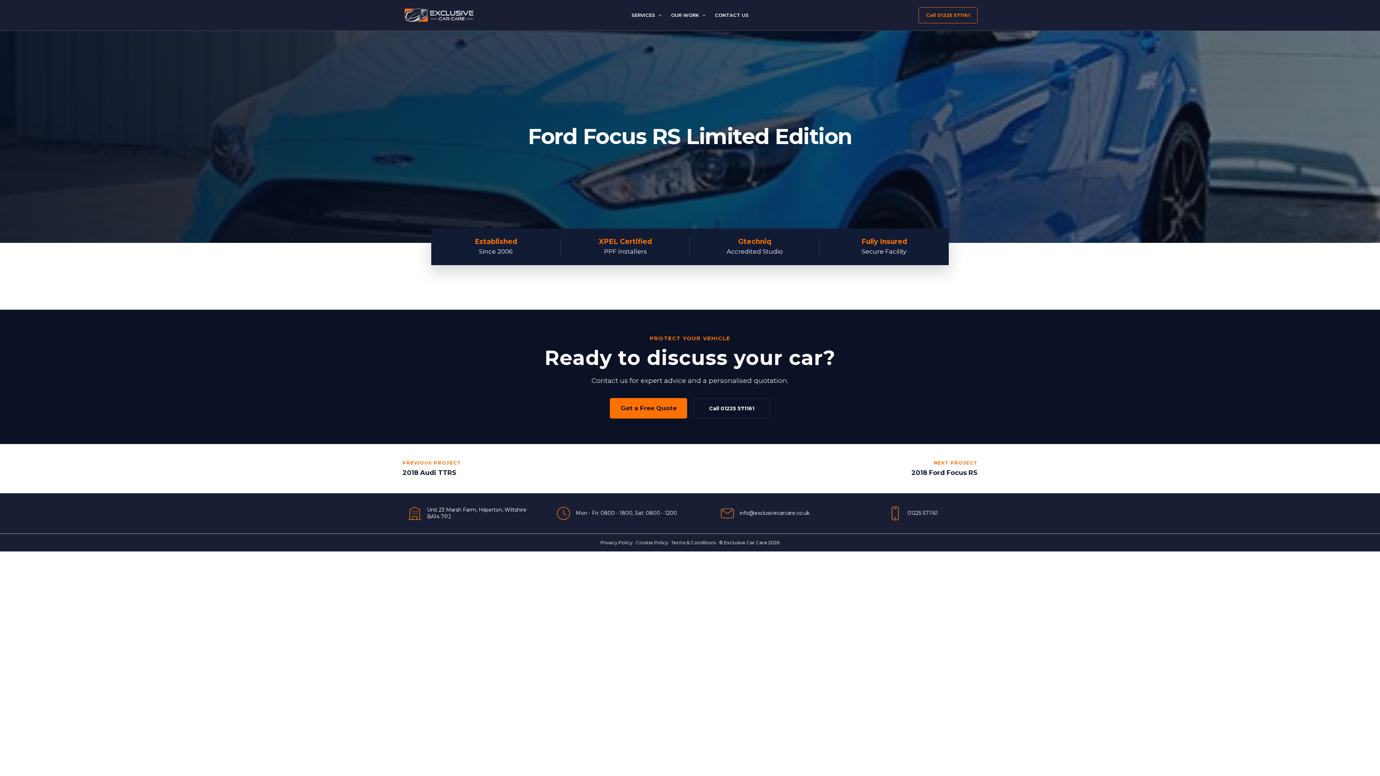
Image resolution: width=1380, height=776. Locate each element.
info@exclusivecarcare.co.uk (775, 513)
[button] (658, 15)
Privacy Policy (616, 542)
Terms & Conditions (693, 542)
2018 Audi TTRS (429, 473)
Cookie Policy (652, 542)
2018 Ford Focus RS (944, 473)
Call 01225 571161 (731, 408)
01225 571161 (922, 513)
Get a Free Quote (649, 408)
